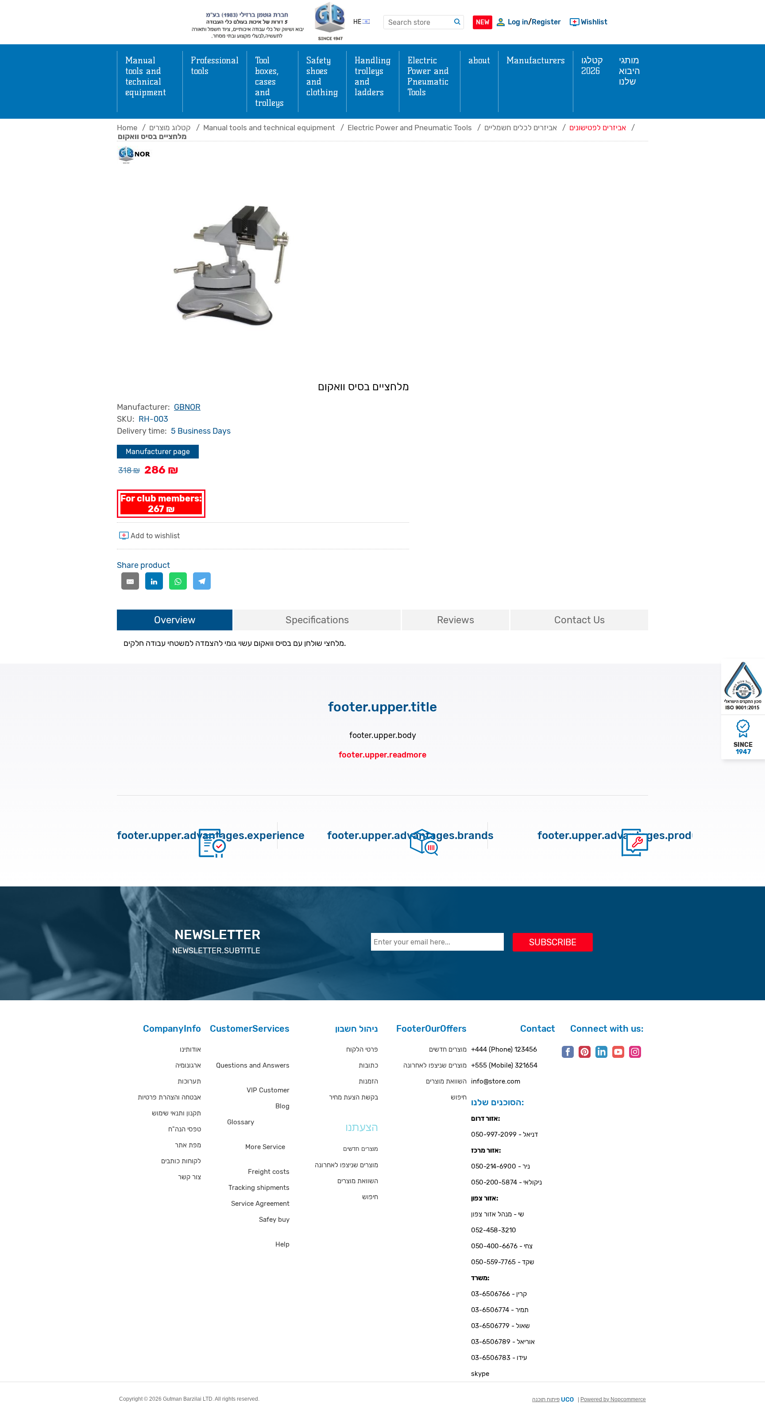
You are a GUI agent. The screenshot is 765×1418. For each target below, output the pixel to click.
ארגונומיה (188, 1065)
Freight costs (269, 1172)
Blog (282, 1106)
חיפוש (370, 1197)
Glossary (240, 1122)
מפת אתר (188, 1145)
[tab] (174, 621)
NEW (482, 22)
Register (546, 22)
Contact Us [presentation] (579, 620)
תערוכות (189, 1081)
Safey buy (274, 1220)
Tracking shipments (259, 1188)
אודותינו (190, 1049)
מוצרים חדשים (448, 1049)
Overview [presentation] (175, 620)
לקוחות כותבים (181, 1161)
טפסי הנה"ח (184, 1129)
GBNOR (187, 407)
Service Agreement (260, 1204)
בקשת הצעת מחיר (353, 1097)
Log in (518, 22)
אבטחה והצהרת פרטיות (169, 1097)
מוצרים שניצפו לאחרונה (346, 1165)
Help (282, 1244)
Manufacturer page (158, 451)
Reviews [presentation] (455, 620)
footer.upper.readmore (382, 755)
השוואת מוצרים (357, 1181)
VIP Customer (268, 1090)
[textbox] (424, 22)
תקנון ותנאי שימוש (176, 1113)
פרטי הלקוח (362, 1049)
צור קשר (189, 1177)
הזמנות (368, 1081)
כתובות (368, 1065)
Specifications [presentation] (317, 620)
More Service (265, 1147)
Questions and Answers (253, 1065)
